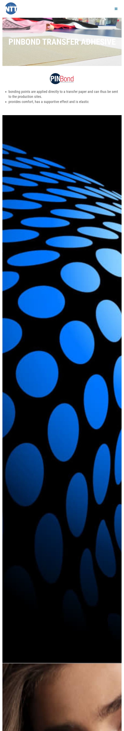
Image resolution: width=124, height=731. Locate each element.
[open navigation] (116, 9)
